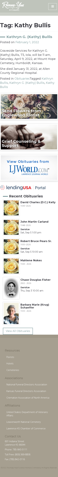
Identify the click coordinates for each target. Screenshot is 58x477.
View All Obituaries (18, 331)
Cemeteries (12, 370)
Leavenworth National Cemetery (23, 421)
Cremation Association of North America (27, 397)
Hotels (10, 363)
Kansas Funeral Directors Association (26, 391)
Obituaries (22, 78)
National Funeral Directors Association (26, 384)
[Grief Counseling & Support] (29, 137)
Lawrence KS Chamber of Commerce (26, 428)
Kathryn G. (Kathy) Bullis (29, 37)
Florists (10, 357)
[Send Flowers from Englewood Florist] (29, 106)
